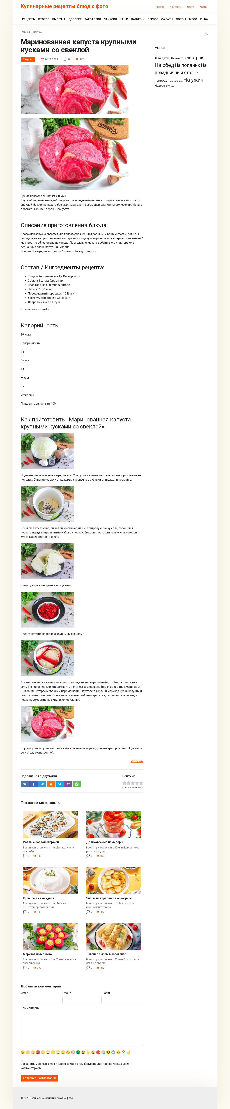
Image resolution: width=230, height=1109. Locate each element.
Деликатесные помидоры (104, 842)
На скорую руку (175, 81)
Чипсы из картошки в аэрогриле (109, 898)
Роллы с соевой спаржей (41, 842)
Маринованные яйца (37, 954)
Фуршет (171, 86)
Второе (43, 19)
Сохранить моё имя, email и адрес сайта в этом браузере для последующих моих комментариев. (75, 1066)
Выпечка (59, 19)
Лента (190, 6)
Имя (24, 993)
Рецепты (28, 19)
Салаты (167, 19)
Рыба (204, 19)
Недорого (161, 85)
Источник (137, 761)
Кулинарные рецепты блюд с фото (64, 6)
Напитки (137, 19)
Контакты (175, 6)
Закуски (110, 19)
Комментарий (30, 1008)
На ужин (193, 80)
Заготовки (92, 19)
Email (66, 993)
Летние (175, 58)
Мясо (193, 19)
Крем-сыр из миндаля (38, 898)
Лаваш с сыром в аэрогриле (106, 954)
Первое (153, 19)
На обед (164, 65)
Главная (159, 6)
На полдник (187, 65)
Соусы (181, 19)
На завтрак (191, 57)
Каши (124, 19)
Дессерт (75, 19)
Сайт (107, 993)
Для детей (162, 58)
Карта (203, 6)
